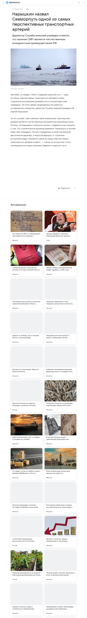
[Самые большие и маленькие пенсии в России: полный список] (26, 260)
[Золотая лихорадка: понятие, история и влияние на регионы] (26, 498)
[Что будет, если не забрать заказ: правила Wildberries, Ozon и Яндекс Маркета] (26, 464)
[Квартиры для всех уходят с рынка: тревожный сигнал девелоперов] (60, 328)
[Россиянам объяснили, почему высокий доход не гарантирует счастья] (60, 498)
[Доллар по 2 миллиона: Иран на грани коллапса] (26, 362)
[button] (43, 67)
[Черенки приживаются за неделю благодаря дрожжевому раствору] (26, 566)
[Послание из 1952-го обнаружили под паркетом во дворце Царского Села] (26, 227)
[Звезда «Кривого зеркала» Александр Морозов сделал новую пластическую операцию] (60, 227)
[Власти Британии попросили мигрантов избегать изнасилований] (60, 464)
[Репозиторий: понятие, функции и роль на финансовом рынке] (60, 566)
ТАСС (27, 9)
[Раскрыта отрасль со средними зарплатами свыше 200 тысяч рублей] (60, 396)
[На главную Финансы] (14, 2)
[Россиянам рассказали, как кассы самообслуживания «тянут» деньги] (26, 294)
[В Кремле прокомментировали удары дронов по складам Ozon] (60, 362)
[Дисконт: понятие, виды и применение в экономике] (60, 532)
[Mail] (7, 2)
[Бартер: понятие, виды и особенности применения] (26, 599)
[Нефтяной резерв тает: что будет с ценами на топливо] (26, 430)
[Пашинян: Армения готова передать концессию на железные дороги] (60, 294)
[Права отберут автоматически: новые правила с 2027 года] (60, 260)
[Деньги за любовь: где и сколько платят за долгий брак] (26, 328)
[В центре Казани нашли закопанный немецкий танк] (60, 430)
